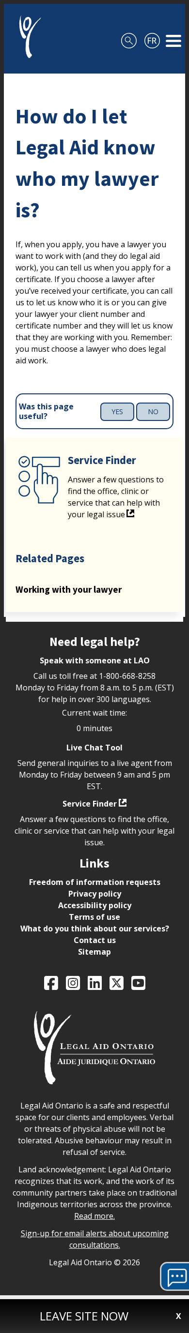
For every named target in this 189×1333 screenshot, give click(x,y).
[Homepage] (26, 37)
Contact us (95, 940)
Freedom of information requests (94, 882)
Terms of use (94, 917)
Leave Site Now (84, 1316)
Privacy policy (94, 893)
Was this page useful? (46, 412)
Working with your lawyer (69, 589)
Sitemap (94, 951)
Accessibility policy (94, 905)
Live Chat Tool (94, 747)
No (153, 411)
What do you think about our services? (94, 928)
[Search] (129, 37)
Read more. (94, 1216)
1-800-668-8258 (127, 676)
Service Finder (90, 803)
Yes (117, 411)
